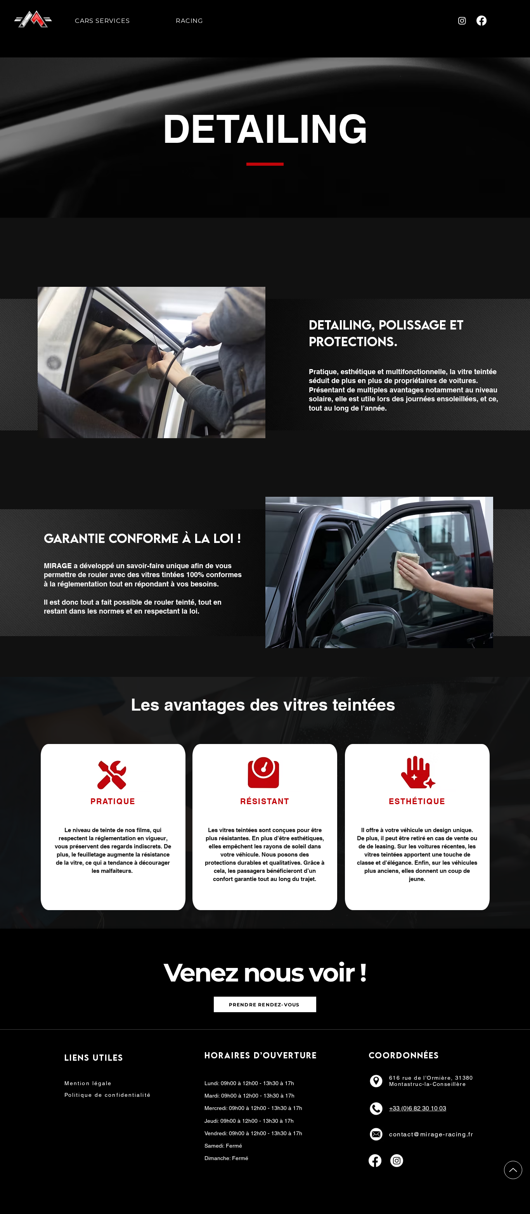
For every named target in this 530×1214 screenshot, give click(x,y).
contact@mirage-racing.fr (431, 1134)
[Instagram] (462, 21)
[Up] (513, 1170)
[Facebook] (481, 21)
